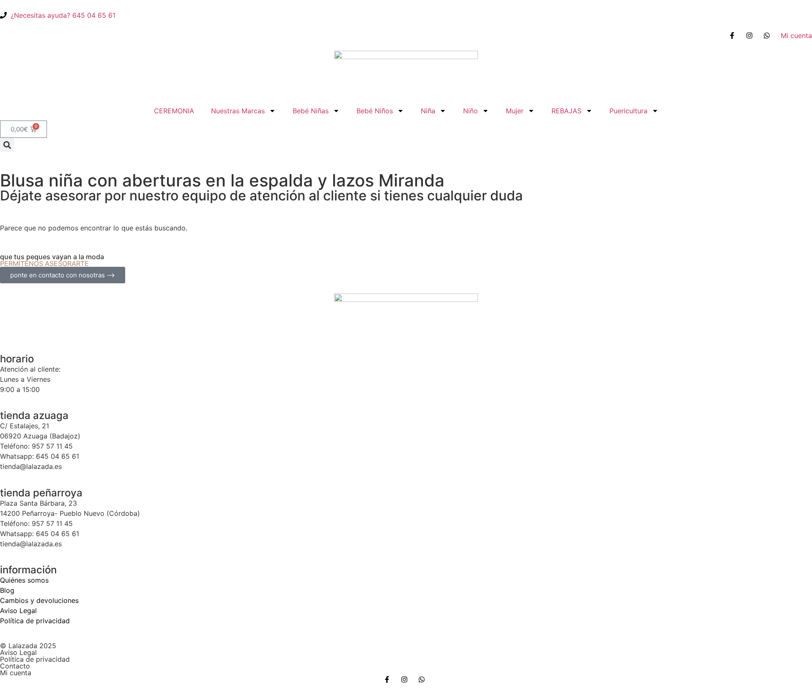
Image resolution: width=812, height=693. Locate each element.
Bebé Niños (375, 111)
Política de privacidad (35, 620)
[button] (7, 145)
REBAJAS (566, 111)
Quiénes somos (24, 580)
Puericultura (628, 111)
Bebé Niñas (311, 111)
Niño (470, 111)
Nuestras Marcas (238, 111)
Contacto (15, 666)
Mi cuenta (15, 672)
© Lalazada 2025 (28, 645)
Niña (428, 111)
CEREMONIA (174, 111)
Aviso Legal (18, 610)
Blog (7, 590)
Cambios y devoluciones (39, 600)
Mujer (515, 111)
